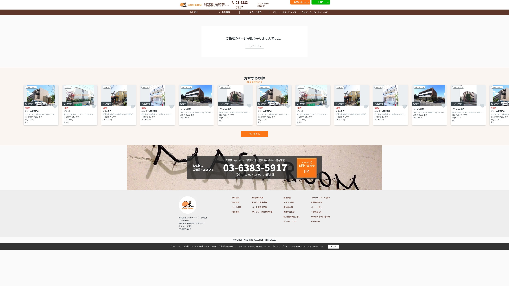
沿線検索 (235, 202)
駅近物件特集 (257, 197)
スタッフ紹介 (256, 12)
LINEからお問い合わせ (320, 216)
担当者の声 (288, 207)
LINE (320, 2)
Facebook (315, 221)
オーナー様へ (316, 207)
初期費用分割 (316, 202)
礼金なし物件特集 (259, 202)
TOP (196, 12)
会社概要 (287, 197)
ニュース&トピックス (286, 12)
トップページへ (255, 46)
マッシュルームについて (317, 12)
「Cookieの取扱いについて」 (298, 246)
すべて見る (254, 134)
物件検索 (226, 12)
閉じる (333, 246)
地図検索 (235, 212)
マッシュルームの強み (320, 197)
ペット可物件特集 (259, 207)
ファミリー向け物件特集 (262, 212)
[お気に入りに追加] (55, 107)
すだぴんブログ (290, 221)
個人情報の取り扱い (292, 216)
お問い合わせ (300, 2)
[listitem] (196, 105)
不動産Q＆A (316, 212)
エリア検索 (236, 207)
